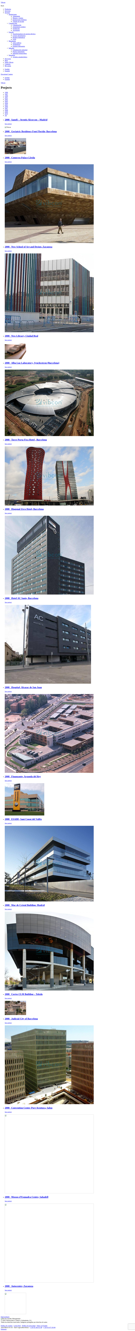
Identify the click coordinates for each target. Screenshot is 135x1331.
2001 (6, 98)
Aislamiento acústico (19, 27)
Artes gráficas (17, 43)
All (6, 115)
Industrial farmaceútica (20, 53)
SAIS (14, 39)
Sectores (7, 12)
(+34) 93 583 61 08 (36, 1327)
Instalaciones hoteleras (20, 20)
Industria (11, 48)
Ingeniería (12, 55)
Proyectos (8, 59)
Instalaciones (13, 14)
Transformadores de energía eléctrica (24, 34)
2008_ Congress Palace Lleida (20, 157)
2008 (6, 110)
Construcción (13, 23)
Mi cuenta (8, 66)
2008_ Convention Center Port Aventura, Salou (28, 1108)
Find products (5, 1317)
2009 (6, 112)
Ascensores (16, 30)
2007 (6, 108)
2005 (6, 105)
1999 (6, 96)
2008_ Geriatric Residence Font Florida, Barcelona (31, 131)
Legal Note (17, 1326)
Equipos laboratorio (19, 46)
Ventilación (16, 28)
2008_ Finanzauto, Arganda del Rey (23, 776)
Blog (6, 60)
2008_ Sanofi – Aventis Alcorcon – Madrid (26, 119)
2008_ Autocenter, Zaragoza (19, 1286)
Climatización (17, 25)
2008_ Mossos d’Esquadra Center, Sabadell (26, 1197)
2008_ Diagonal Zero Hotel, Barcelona (24, 509)
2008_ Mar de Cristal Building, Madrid (25, 905)
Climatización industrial (20, 50)
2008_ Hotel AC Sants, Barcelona (21, 598)
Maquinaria (12, 41)
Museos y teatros (18, 18)
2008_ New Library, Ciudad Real (21, 336)
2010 (6, 114)
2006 (6, 106)
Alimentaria (16, 16)
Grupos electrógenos (19, 36)
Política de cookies (6, 1326)
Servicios (7, 11)
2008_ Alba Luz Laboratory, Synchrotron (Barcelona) (32, 363)
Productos (8, 9)
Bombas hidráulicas (19, 37)
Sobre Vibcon (9, 62)
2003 (6, 101)
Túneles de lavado (18, 21)
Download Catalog (7, 74)
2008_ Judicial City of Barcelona (21, 1018)
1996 (6, 92)
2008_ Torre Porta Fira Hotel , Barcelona (26, 439)
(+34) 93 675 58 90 (49, 1327)
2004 (6, 103)
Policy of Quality (42, 1326)
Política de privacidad (28, 1326)
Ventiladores (16, 44)
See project (8, 124)
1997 (6, 94)
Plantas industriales (19, 51)
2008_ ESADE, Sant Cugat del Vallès (23, 819)
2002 (6, 99)
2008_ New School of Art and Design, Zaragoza (28, 246)
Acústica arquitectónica (20, 57)
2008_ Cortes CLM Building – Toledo (24, 994)
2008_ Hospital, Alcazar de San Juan (23, 687)
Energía (11, 32)
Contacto (7, 64)
